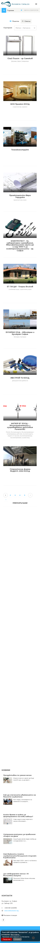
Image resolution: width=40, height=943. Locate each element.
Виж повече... (15, 934)
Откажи (17, 939)
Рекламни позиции (10, 915)
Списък (27, 21)
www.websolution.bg (11, 910)
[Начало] (21, 10)
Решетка (15, 21)
